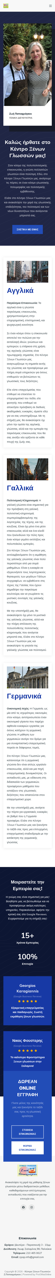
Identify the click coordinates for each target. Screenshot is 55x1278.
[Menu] (50, 6)
